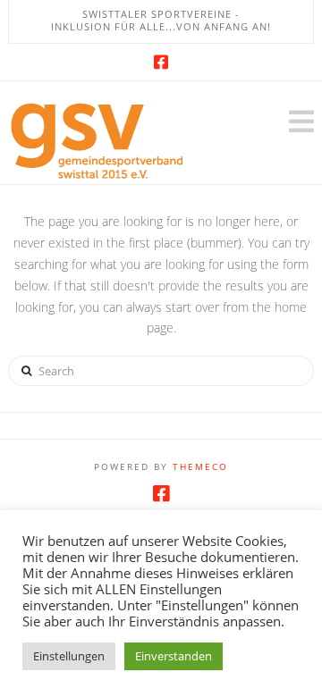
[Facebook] (161, 61)
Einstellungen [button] (69, 656)
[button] (301, 121)
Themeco (200, 466)
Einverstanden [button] (173, 656)
